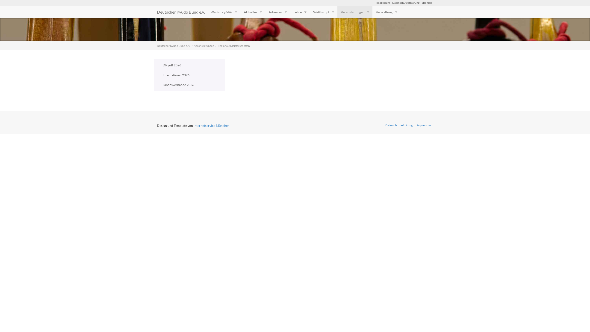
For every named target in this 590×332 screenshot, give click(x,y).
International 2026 (176, 75)
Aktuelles (250, 12)
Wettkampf (321, 12)
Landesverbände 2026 (178, 85)
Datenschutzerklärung (405, 2)
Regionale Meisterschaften (234, 45)
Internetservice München (212, 125)
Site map (427, 2)
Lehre (298, 12)
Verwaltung (384, 12)
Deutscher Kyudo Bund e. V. (174, 45)
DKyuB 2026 (172, 65)
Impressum (383, 2)
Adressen (275, 12)
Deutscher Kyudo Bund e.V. (181, 12)
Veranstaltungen (352, 12)
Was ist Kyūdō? (221, 12)
